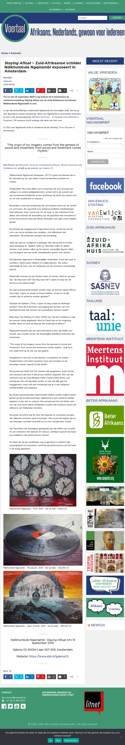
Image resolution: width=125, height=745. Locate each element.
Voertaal (7, 77)
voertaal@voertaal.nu (15, 697)
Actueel (29, 3)
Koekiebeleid (71, 740)
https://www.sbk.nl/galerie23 (48, 656)
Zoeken (117, 17)
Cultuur (56, 3)
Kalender (70, 10)
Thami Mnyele (65, 127)
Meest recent (105, 61)
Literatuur (42, 3)
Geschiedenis (110, 3)
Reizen (67, 3)
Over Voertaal (14, 3)
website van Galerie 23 (42, 168)
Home (4, 53)
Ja (50, 740)
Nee (58, 740)
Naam (90, 151)
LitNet (40, 724)
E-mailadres (94, 141)
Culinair (78, 3)
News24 (98, 625)
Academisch (55, 10)
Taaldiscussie (93, 3)
